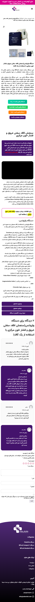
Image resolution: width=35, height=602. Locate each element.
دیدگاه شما (30, 466)
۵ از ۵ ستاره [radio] (24, 463)
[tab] (17, 126)
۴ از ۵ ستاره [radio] (26, 463)
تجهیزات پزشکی (27, 18)
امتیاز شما (31, 461)
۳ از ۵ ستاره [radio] (28, 463)
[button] (3, 26)
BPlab (21, 18)
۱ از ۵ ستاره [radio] (33, 463)
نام (33, 478)
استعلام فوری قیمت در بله (17, 102)
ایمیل (32, 486)
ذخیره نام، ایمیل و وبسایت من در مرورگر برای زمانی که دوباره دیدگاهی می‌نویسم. (18, 497)
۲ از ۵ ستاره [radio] (31, 463)
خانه (33, 18)
